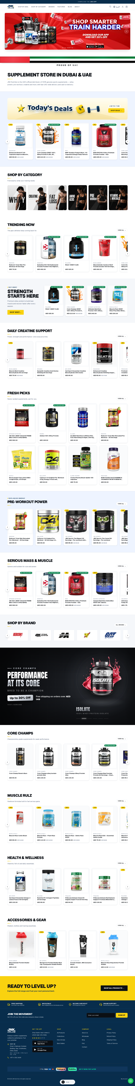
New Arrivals (61, 1040)
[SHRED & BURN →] (57, 197)
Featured (61, 7)
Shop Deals (116, 110)
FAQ (83, 1043)
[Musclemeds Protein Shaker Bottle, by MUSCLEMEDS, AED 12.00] (22, 950)
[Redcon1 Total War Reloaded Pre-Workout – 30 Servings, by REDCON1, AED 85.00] (113, 423)
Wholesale (85, 1036)
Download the (84, 2)
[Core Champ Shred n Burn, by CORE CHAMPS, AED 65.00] (20, 762)
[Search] (110, 7)
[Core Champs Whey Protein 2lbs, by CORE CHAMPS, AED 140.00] (76, 762)
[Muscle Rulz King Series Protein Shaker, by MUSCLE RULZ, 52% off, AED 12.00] (113, 950)
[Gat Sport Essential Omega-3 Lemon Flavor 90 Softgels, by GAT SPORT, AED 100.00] (20, 886)
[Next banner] (126, 31)
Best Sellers (61, 1043)
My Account (124, 1079)
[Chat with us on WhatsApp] (130, 1081)
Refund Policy (111, 1036)
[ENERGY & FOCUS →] (98, 197)
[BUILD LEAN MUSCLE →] (16, 197)
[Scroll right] (128, 141)
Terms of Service (112, 1043)
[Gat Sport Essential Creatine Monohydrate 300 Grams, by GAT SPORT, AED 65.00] (76, 359)
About (77, 7)
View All (122, 230)
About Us (85, 1033)
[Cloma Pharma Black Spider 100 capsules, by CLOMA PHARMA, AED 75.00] (83, 465)
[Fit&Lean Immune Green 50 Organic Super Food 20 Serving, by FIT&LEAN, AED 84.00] (76, 886)
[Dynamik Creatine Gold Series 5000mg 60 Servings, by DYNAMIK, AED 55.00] (48, 359)
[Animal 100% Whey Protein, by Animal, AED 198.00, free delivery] (52, 423)
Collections (60, 1036)
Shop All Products (114, 988)
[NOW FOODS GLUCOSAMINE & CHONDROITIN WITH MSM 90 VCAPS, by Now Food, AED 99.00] (113, 465)
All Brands (121, 625)
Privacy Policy (111, 1033)
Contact (84, 1047)
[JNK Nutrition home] (10, 7)
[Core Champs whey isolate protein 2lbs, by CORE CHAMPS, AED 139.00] (48, 762)
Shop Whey (15, 312)
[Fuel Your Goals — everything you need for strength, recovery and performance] (67, 31)
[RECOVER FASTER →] (77, 197)
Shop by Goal (23, 7)
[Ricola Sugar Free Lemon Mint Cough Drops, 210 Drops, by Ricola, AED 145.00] (22, 465)
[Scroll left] (7, 141)
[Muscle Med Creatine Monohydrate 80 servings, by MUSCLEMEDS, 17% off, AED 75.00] (20, 359)
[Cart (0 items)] (127, 7)
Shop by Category (38, 7)
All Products (61, 1033)
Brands (52, 7)
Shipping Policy (112, 1040)
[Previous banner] (8, 31)
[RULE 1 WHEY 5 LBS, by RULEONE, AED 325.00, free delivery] (76, 253)
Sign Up (121, 1015)
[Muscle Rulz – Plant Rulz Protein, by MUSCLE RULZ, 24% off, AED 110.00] (48, 824)
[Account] (123, 7)
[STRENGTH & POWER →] (37, 197)
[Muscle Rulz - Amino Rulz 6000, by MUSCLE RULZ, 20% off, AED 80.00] (76, 824)
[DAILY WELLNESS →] (118, 197)
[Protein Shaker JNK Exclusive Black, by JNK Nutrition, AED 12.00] (83, 950)
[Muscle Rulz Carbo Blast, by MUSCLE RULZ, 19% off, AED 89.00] (20, 824)
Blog (70, 7)
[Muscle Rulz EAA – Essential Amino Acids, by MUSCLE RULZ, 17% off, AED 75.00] (104, 824)
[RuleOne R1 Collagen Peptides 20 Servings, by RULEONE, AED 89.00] (48, 886)
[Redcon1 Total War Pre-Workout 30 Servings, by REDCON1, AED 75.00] (20, 253)
